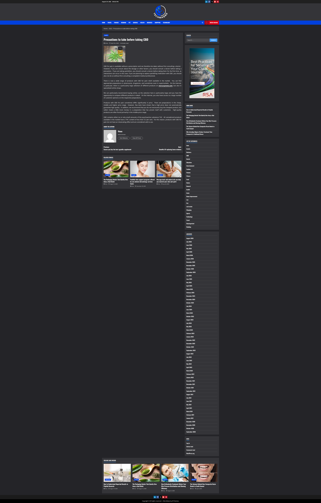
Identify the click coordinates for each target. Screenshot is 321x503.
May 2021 (188, 405)
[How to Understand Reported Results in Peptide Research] (117, 473)
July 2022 (189, 357)
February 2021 (190, 415)
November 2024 (190, 299)
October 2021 (190, 388)
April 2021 (189, 408)
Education (189, 162)
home (187, 193)
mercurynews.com (166, 86)
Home (103, 23)
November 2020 (190, 425)
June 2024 (189, 310)
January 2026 (190, 259)
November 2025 (190, 266)
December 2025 (190, 262)
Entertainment (190, 166)
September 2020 (191, 432)
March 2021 (189, 411)
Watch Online (214, 23)
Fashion (188, 169)
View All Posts (136, 138)
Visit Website (124, 138)
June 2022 (189, 361)
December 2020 (190, 422)
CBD (187, 156)
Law (187, 200)
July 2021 (188, 398)
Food (187, 179)
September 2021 (190, 391)
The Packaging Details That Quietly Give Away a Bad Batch (116, 180)
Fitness (188, 176)
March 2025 (189, 289)
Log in (188, 443)
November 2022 (190, 344)
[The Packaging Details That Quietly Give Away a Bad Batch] (116, 169)
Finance (116, 23)
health (142, 23)
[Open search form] (202, 22)
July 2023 (189, 323)
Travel (110, 23)
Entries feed (189, 447)
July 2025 (189, 276)
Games (188, 183)
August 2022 (189, 354)
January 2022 (190, 377)
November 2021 (190, 384)
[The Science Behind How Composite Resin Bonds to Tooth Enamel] (203, 473)
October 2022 (190, 347)
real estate (189, 207)
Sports (188, 213)
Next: (170, 148)
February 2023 (190, 333)
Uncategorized (190, 224)
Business (149, 23)
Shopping (157, 23)
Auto (187, 146)
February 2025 (190, 293)
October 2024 (190, 303)
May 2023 (189, 327)
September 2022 (191, 350)
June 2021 (189, 401)
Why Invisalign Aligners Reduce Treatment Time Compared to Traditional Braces (199, 133)
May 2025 (189, 282)
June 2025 (189, 279)
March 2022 (189, 371)
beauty (188, 149)
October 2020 (190, 428)
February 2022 (190, 374)
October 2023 (190, 316)
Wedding (123, 23)
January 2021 (189, 418)
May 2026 (189, 249)
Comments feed (190, 450)
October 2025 (190, 269)
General (135, 23)
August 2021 (189, 394)
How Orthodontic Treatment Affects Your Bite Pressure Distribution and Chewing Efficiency (201, 122)
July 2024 (189, 306)
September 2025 (191, 272)
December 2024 (190, 296)
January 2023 (190, 337)
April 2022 (189, 367)
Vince (106, 43)
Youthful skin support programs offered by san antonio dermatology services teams (142, 181)
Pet (129, 23)
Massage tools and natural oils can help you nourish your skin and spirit (169, 180)
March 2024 (189, 313)
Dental (188, 159)
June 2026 (189, 245)
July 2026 (189, 242)
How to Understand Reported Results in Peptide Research (116, 485)
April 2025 (189, 286)
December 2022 (190, 340)
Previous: (117, 148)
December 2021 (190, 381)
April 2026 (189, 252)
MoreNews (166, 501)
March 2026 (189, 255)
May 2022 (189, 364)
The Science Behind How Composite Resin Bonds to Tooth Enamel (203, 485)
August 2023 (189, 320)
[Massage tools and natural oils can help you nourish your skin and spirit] (169, 169)
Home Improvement (191, 196)
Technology (166, 23)
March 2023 (189, 330)
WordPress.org (190, 453)
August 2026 (189, 238)
